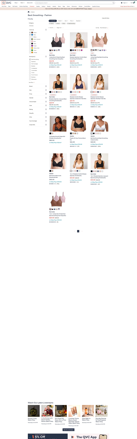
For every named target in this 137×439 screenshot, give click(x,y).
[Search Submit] (113, 2)
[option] (68, 9)
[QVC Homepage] (28, 12)
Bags (64, 6)
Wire (30, 117)
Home (68, 6)
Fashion (43, 6)
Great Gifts (32, 124)
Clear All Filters (105, 18)
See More (31, 82)
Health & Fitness (96, 6)
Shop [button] (16, 2)
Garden (38, 6)
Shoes (59, 6)
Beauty (48, 6)
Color (31, 29)
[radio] (50, 50)
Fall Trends (14, 6)
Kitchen (80, 6)
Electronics (74, 6)
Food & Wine (87, 6)
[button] (122, 2)
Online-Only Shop (23, 6)
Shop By (31, 113)
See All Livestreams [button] (68, 429)
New (9, 6)
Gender (31, 97)
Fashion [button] (52, 23)
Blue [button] (64, 23)
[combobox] (73, 2)
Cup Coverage (33, 121)
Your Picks (4, 6)
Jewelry (54, 6)
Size (30, 90)
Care (30, 105)
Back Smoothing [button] (71, 23)
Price (30, 94)
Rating (31, 109)
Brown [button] (58, 23)
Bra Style (32, 56)
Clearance (32, 6)
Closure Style (32, 101)
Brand (30, 86)
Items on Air (30, 2)
